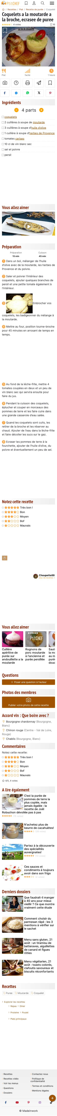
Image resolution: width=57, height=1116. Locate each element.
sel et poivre (12, 149)
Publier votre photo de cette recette (28, 705)
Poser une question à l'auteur (30, 682)
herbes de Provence (42, 133)
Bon (22, 512)
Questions (9, 1088)
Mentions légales (40, 1090)
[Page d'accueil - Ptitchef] (3, 9)
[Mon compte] (34, 3)
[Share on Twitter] (39, 93)
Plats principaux (18, 1019)
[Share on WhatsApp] (27, 93)
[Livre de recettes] (26, 3)
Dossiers (8, 1093)
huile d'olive (38, 127)
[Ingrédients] (4, 558)
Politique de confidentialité (37, 1080)
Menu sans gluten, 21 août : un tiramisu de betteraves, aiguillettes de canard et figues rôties (39, 946)
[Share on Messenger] (16, 93)
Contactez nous (40, 1074)
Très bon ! (26, 507)
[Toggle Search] (42, 3)
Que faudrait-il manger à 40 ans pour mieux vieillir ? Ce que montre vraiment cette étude (39, 902)
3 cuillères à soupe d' (25, 127)
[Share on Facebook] (4, 93)
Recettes (8, 1074)
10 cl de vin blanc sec (18, 144)
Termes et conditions (42, 1086)
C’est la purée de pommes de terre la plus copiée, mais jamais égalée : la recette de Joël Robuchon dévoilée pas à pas (26, 804)
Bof (21, 521)
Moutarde (23, 993)
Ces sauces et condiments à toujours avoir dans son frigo (39, 870)
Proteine (14, 1012)
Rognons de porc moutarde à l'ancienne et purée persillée (35, 654)
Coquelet (39, 993)
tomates (14, 138)
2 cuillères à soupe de (25, 122)
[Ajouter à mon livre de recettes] (50, 83)
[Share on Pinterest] (50, 93)
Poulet (25, 1012)
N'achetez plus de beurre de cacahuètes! (39, 826)
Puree (9, 993)
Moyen (24, 516)
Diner (22, 1006)
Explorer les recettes (14, 1002)
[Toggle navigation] (52, 3)
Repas (13, 1006)
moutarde (39, 122)
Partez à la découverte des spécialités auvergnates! (39, 849)
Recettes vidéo (11, 1078)
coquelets (11, 116)
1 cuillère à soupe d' (30, 133)
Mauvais (24, 525)
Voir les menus (11, 1083)
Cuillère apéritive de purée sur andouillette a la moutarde (12, 656)
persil (8, 154)
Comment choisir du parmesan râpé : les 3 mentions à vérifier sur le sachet (39, 923)
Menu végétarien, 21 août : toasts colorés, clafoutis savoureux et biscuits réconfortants (39, 966)
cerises (19, 138)
